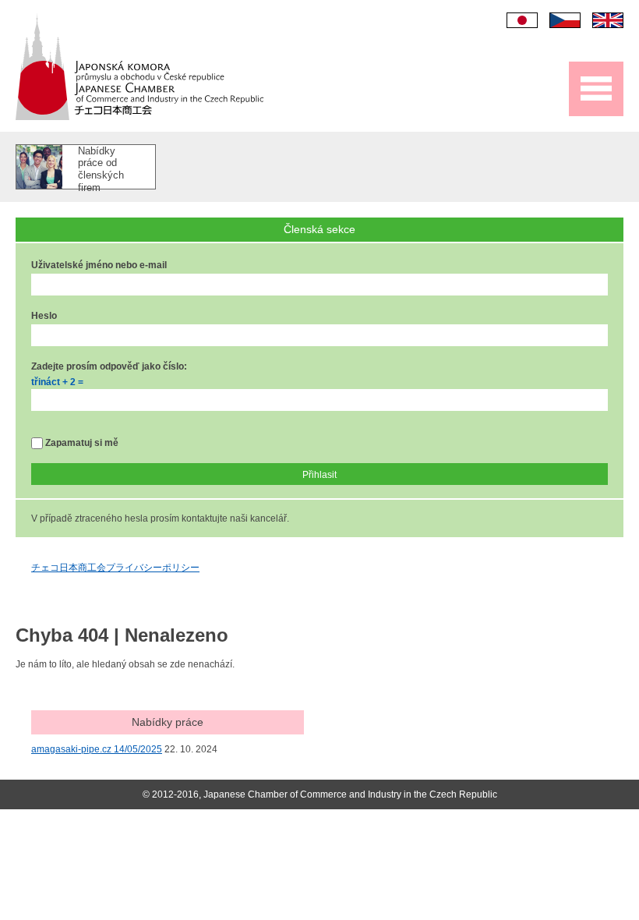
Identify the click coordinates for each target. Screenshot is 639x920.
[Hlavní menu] (596, 89)
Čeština (565, 20)
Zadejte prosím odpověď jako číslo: (109, 366)
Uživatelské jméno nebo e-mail (99, 265)
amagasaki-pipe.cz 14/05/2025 (96, 749)
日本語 (522, 20)
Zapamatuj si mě (80, 442)
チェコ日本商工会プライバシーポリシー (115, 567)
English (607, 20)
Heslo (44, 315)
